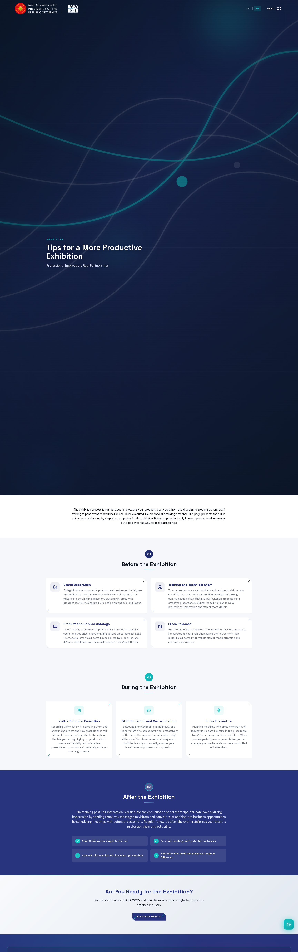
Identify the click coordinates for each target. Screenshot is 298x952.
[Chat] (289, 924)
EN (257, 8)
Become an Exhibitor (149, 916)
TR (247, 8)
